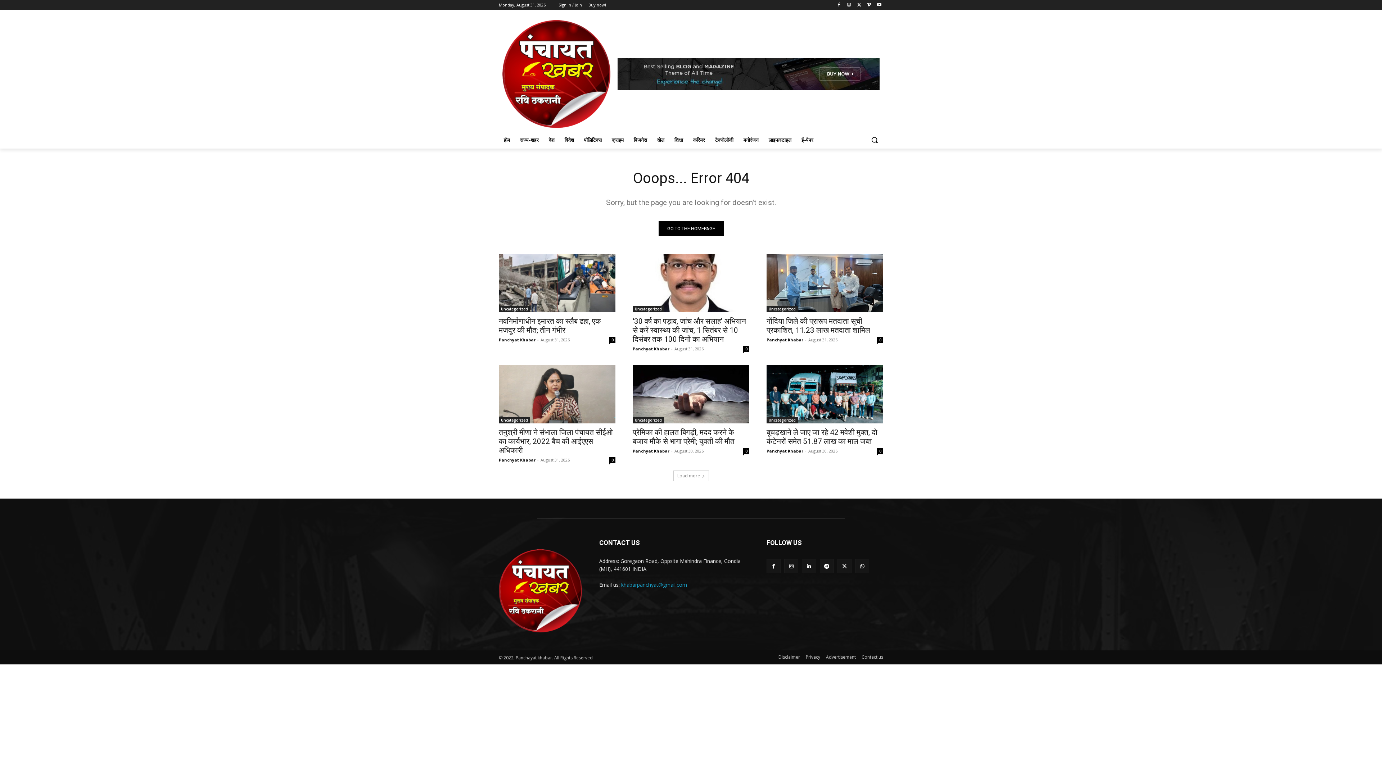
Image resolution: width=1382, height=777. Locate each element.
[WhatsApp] (862, 566)
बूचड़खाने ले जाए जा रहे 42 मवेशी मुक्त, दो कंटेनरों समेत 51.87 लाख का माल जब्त (822, 437)
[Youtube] (879, 5)
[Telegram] (827, 566)
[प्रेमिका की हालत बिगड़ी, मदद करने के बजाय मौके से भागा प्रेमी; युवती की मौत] (691, 394)
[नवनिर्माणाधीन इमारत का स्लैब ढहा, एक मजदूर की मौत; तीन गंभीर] (557, 283)
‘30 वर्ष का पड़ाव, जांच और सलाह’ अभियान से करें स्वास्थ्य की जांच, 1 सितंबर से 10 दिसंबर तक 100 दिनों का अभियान (689, 330)
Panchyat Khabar (517, 339)
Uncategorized (514, 309)
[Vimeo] (869, 5)
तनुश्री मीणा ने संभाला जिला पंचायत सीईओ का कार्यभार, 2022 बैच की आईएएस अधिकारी (556, 441)
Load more (688, 476)
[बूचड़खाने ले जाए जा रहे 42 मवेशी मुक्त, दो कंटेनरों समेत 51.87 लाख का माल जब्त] (825, 394)
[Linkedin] (809, 566)
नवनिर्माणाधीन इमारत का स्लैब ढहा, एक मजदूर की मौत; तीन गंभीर (550, 326)
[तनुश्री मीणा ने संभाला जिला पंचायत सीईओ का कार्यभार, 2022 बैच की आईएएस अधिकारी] (557, 394)
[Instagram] (849, 5)
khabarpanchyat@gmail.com (654, 584)
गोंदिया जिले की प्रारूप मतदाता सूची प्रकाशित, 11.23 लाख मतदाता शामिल (818, 326)
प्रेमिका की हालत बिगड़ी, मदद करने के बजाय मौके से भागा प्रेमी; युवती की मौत (684, 437)
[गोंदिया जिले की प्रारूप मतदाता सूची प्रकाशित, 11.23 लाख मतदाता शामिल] (825, 283)
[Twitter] (859, 5)
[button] (874, 140)
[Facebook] (839, 5)
